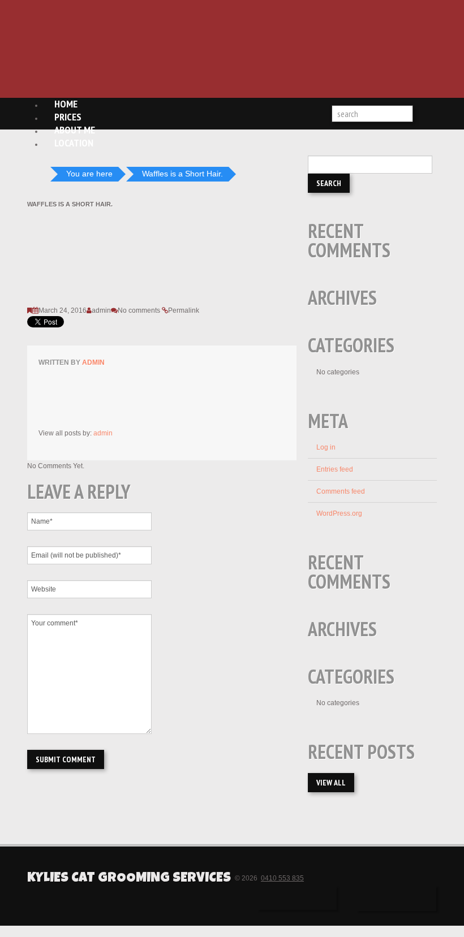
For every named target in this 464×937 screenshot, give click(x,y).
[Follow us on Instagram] (396, 898)
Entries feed (334, 469)
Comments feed (340, 491)
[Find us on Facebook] (297, 898)
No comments (139, 310)
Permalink (183, 310)
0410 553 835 (282, 878)
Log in (326, 447)
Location (73, 142)
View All (331, 783)
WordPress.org (339, 513)
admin (101, 310)
